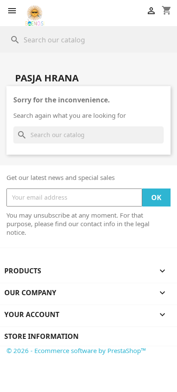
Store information (41, 336)
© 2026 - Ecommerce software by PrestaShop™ (76, 350)
